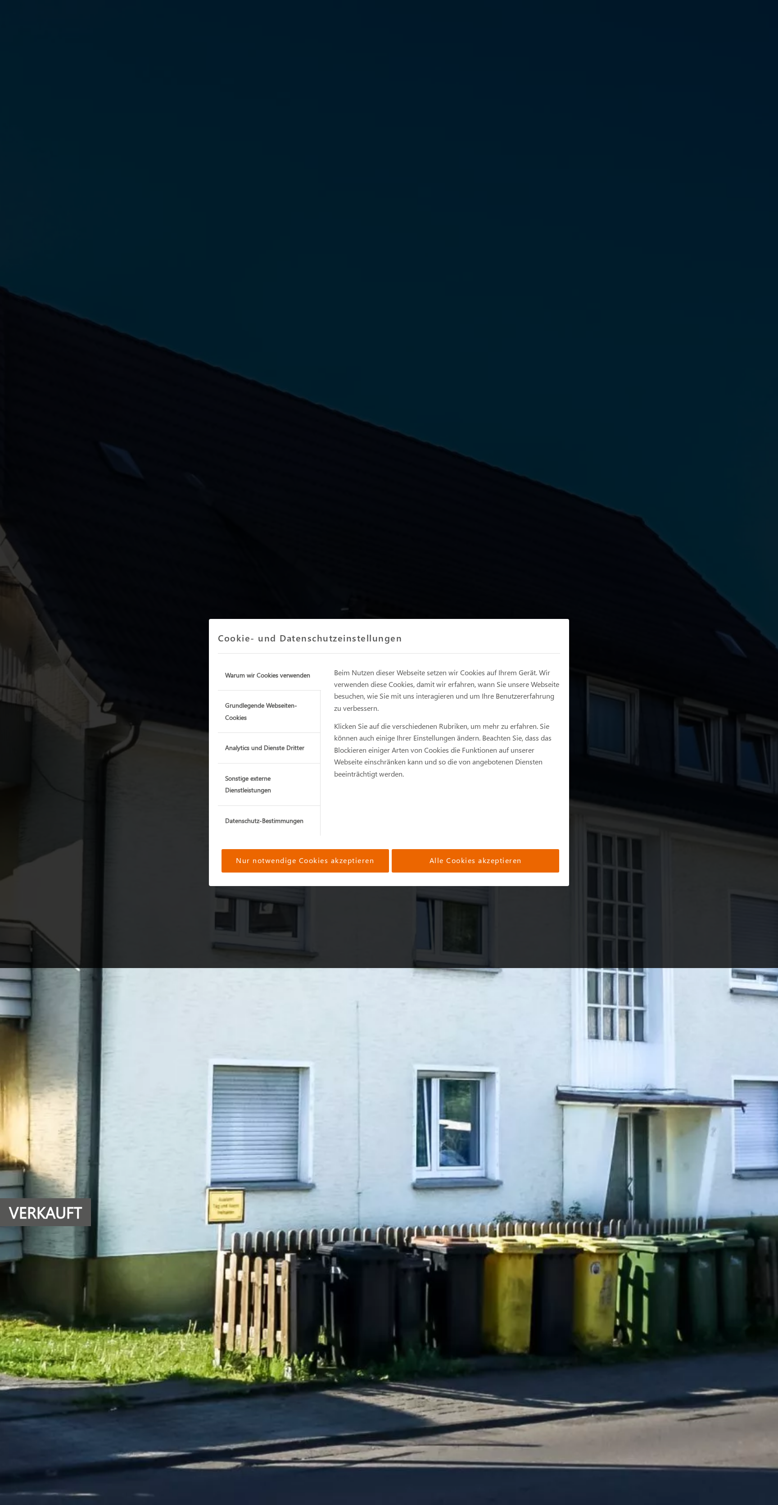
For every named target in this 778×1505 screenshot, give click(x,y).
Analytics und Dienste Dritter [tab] (264, 747)
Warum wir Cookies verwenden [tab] (267, 675)
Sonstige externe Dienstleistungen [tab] (248, 784)
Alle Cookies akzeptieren (476, 860)
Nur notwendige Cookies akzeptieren (305, 860)
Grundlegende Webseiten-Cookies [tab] (261, 711)
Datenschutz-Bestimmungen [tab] (264, 820)
